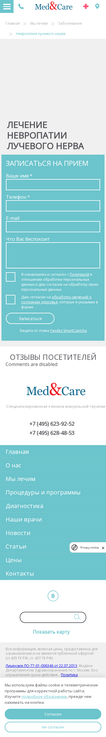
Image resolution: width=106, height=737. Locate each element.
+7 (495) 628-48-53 (51, 433)
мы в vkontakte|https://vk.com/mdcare (53, 595)
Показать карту (51, 632)
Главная (13, 23)
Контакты (20, 573)
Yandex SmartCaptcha (68, 330)
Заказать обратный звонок (21, 6)
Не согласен (53, 727)
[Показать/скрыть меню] (7, 6)
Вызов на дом (86, 6)
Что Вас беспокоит (28, 239)
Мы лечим (39, 23)
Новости (18, 533)
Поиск (77, 617)
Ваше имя (19, 176)
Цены (14, 560)
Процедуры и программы (43, 492)
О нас (13, 465)
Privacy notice (89, 547)
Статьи (16, 546)
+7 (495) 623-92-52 (51, 424)
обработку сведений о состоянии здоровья (56, 300)
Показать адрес (97, 6)
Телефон (18, 197)
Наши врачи (24, 519)
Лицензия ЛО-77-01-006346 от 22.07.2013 (41, 665)
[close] (103, 547)
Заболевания (70, 23)
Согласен (53, 714)
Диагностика (24, 506)
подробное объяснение (44, 696)
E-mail (12, 218)
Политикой (79, 274)
